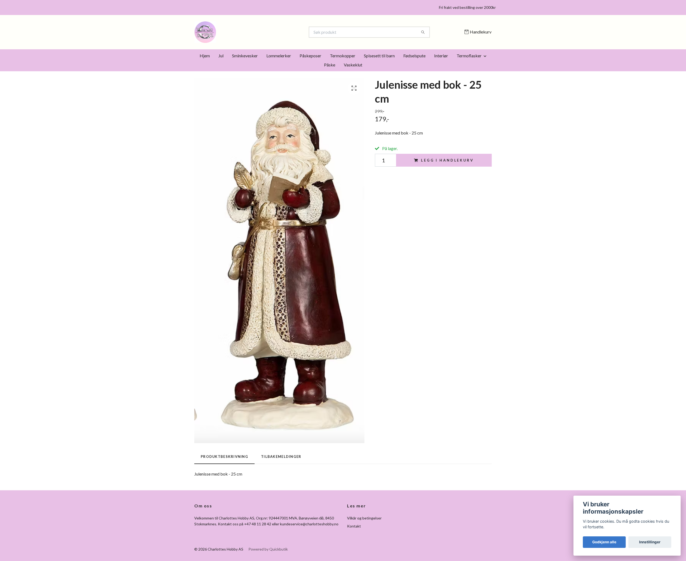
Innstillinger (650, 542)
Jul (220, 55)
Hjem (205, 55)
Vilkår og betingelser (364, 518)
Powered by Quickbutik (268, 549)
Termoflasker (469, 55)
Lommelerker (278, 55)
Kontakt (354, 526)
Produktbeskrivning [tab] (224, 456)
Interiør (441, 55)
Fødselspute (414, 55)
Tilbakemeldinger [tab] (281, 456)
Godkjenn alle (604, 542)
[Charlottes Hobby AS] (269, 32)
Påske (329, 64)
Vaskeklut (353, 64)
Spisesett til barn (379, 55)
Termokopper (342, 55)
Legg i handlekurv (447, 160)
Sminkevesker (245, 55)
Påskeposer (310, 55)
